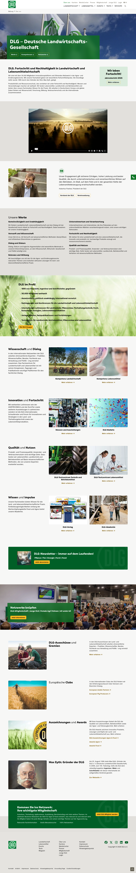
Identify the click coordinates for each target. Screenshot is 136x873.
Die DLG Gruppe (26, 327)
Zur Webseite (94, 777)
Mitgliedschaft (102, 2)
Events (100, 6)
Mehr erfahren (113, 82)
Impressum (25, 868)
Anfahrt (17, 868)
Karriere (75, 2)
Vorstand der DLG (67, 195)
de (126, 2)
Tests (108, 6)
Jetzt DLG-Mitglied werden (107, 814)
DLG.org (10, 11)
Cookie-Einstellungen (73, 868)
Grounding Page (59, 868)
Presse (92, 2)
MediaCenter (84, 2)
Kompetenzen (26, 54)
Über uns (66, 2)
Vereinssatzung (83, 195)
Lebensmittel (88, 6)
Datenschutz (34, 868)
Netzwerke (42, 54)
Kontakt (11, 868)
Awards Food (94, 746)
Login (120, 2)
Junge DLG (113, 2)
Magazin (118, 6)
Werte (13, 54)
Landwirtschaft (71, 6)
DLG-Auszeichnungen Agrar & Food (103, 738)
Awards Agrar (94, 742)
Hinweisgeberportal (46, 868)
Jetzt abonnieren (42, 562)
